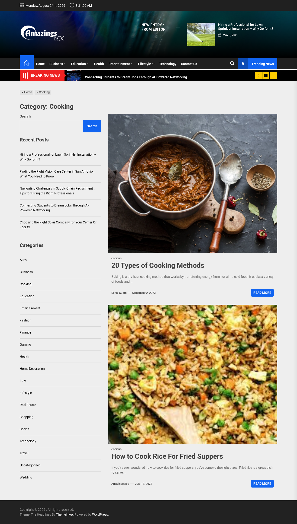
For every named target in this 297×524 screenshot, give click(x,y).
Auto (23, 260)
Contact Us (189, 64)
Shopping (26, 417)
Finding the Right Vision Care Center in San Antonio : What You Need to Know (57, 174)
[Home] (27, 64)
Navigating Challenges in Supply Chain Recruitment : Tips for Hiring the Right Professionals (57, 191)
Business (56, 64)
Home (40, 64)
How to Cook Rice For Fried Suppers (167, 456)
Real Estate (28, 405)
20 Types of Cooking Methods (157, 265)
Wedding (26, 477)
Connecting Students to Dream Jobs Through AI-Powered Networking (54, 208)
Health (99, 64)
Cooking (116, 258)
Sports (24, 429)
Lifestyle (144, 64)
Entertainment (119, 64)
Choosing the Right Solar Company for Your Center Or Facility (58, 225)
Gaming (25, 345)
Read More (262, 293)
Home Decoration (32, 369)
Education (78, 64)
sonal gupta (118, 293)
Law (23, 381)
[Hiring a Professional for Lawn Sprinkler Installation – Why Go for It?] (201, 34)
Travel (24, 453)
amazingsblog (120, 483)
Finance (25, 332)
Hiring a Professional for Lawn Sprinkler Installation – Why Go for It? (245, 26)
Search (25, 116)
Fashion (25, 320)
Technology (167, 64)
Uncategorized (30, 465)
